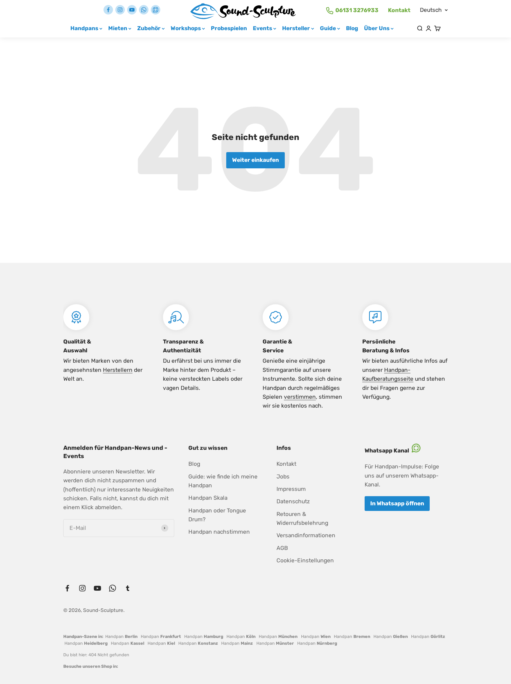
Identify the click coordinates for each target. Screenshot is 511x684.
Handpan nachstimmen (219, 531)
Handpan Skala (207, 497)
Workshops (186, 28)
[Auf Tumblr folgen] (155, 9)
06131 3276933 (357, 10)
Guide (328, 28)
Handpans (84, 28)
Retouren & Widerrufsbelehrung (302, 518)
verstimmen (300, 396)
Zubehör (149, 28)
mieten (117, 28)
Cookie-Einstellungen (305, 560)
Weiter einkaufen (255, 160)
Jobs (283, 476)
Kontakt (399, 10)
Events (262, 28)
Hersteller (296, 28)
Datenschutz (293, 501)
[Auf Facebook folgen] (108, 9)
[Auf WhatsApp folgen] (143, 9)
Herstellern (117, 370)
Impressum (291, 489)
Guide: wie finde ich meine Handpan (223, 481)
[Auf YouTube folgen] (132, 9)
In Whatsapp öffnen (397, 503)
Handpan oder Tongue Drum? (217, 515)
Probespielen (229, 28)
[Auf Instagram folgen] (120, 9)
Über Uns (376, 28)
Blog (352, 28)
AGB (282, 548)
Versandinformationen (305, 535)
